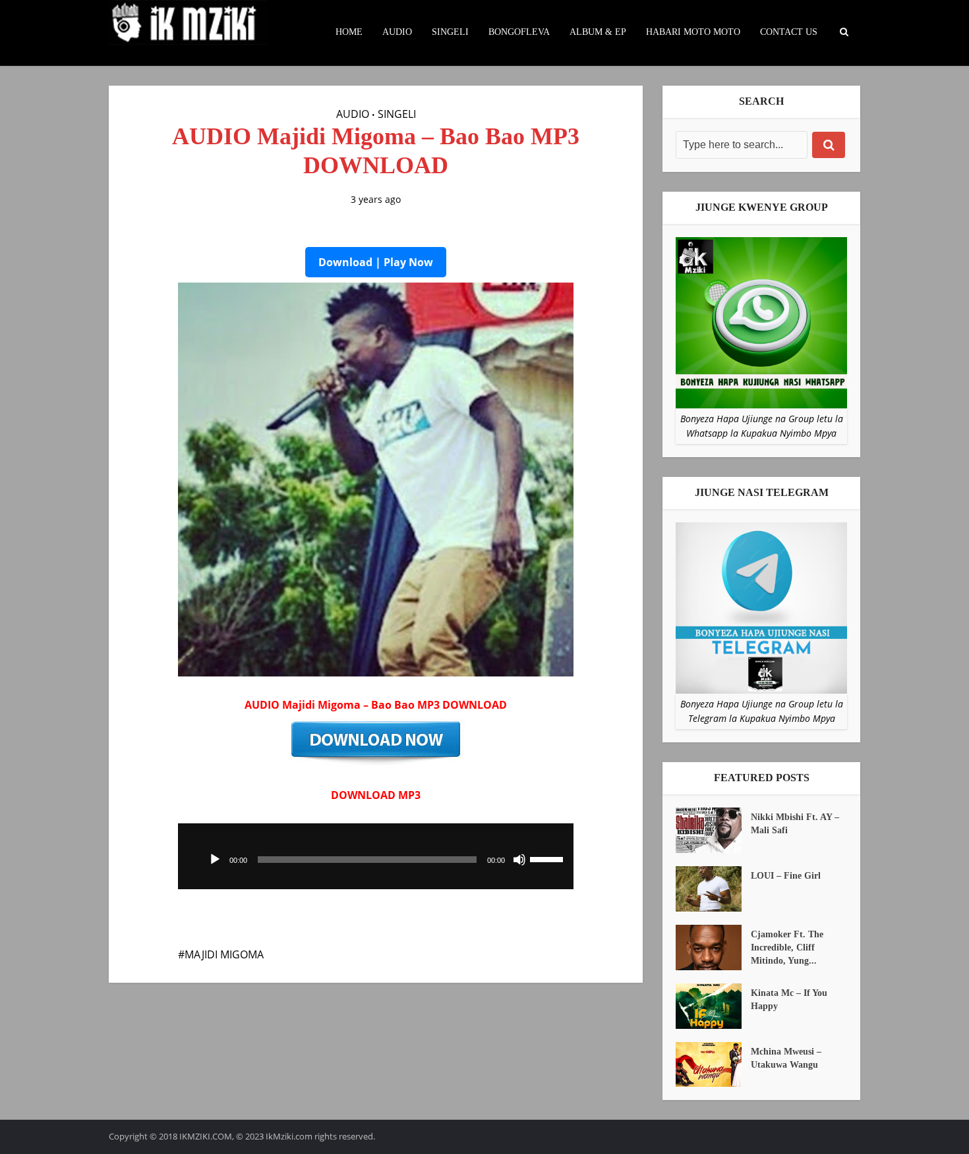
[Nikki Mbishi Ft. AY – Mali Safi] (713, 830)
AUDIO (397, 32)
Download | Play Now (375, 262)
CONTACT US (788, 32)
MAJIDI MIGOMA (224, 954)
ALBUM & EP (598, 32)
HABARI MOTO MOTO (693, 32)
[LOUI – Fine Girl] (713, 889)
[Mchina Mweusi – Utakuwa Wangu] (713, 1064)
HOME (349, 32)
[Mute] (519, 859)
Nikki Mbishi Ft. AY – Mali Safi (795, 823)
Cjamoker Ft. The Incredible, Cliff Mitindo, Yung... (787, 947)
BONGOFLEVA (519, 32)
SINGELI (450, 32)
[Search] (828, 145)
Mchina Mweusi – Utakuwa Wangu (786, 1058)
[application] (375, 856)
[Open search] (843, 32)
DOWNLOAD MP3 (376, 795)
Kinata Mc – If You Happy (789, 999)
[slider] (548, 858)
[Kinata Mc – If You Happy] (713, 1006)
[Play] (214, 859)
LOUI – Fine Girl (786, 876)
